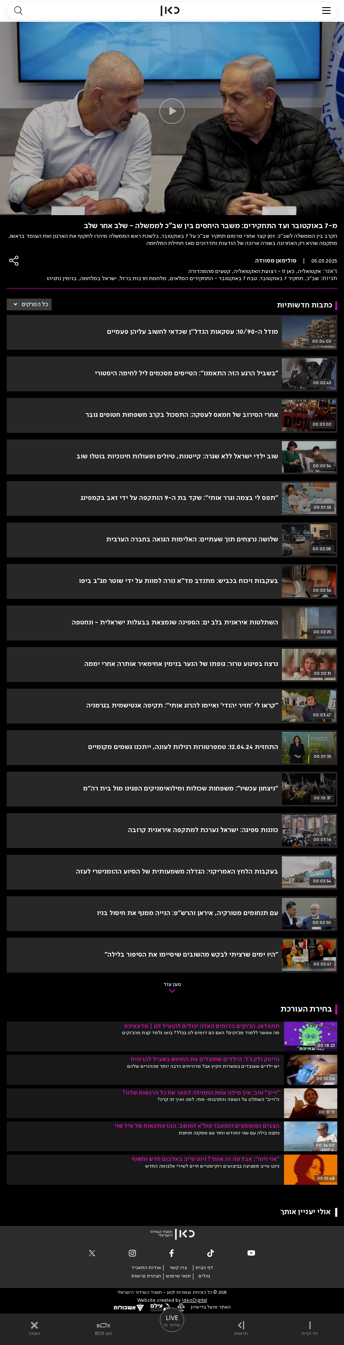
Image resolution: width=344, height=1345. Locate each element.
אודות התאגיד (146, 1267)
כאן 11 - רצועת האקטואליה (264, 271)
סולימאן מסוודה (276, 261)
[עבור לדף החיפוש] (18, 11)
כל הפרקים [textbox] (35, 304)
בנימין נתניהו (62, 278)
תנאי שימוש (178, 1276)
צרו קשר (178, 1267)
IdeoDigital (194, 1300)
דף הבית (204, 1267)
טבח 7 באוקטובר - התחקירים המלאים (213, 278)
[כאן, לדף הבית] (170, 11)
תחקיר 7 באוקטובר (282, 278)
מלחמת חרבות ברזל (143, 278)
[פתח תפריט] (326, 11)
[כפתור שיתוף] (14, 260)
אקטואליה (309, 271)
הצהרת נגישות (146, 1276)
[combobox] (29, 304)
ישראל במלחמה (98, 278)
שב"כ (313, 278)
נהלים (204, 1276)
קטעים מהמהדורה (209, 271)
